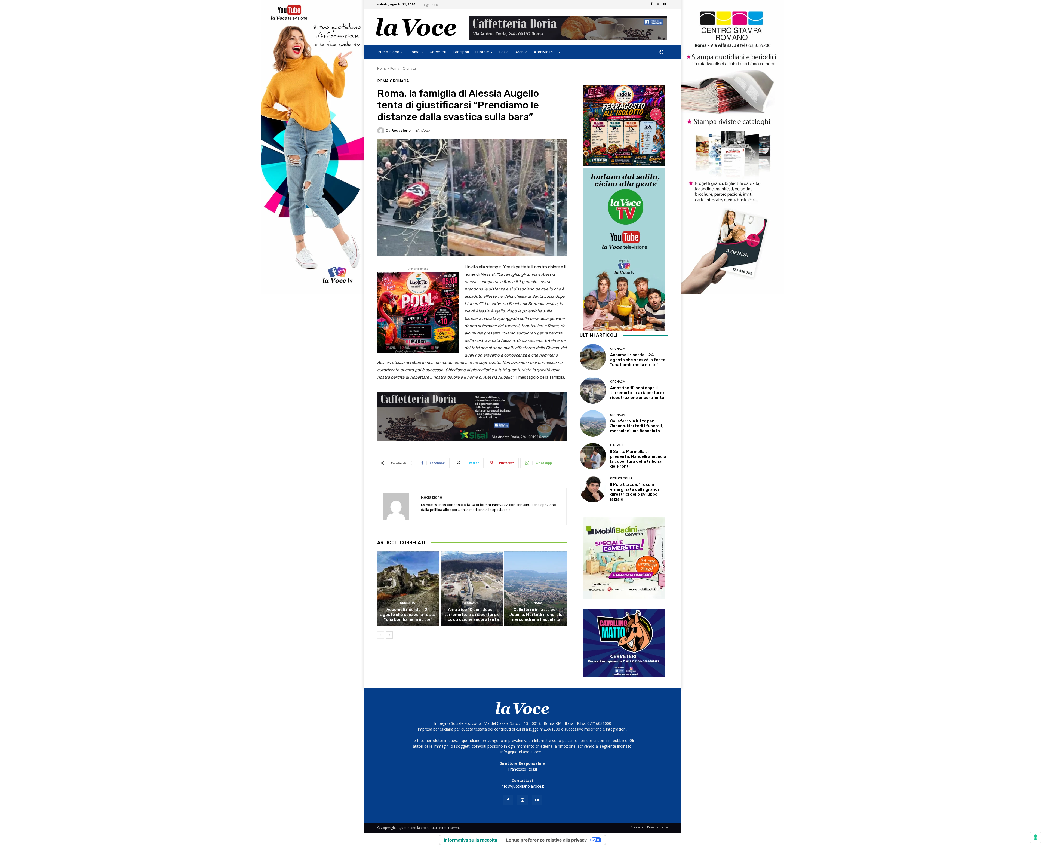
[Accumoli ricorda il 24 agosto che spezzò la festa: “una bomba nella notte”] (408, 588)
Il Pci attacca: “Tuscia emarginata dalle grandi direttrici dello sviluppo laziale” (634, 492)
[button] (661, 52)
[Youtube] (664, 4)
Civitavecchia (621, 478)
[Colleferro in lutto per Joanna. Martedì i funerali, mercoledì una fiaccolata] (535, 588)
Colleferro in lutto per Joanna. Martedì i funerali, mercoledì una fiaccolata (535, 614)
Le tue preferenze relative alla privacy (546, 840)
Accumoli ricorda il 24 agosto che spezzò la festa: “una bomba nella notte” (408, 614)
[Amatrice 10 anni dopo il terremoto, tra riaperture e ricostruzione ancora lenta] (472, 588)
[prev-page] (380, 635)
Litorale (617, 445)
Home (382, 68)
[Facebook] (651, 4)
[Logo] (416, 27)
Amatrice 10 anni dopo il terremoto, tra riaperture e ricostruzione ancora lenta (472, 614)
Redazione (401, 130)
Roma (394, 68)
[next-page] (389, 635)
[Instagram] (658, 4)
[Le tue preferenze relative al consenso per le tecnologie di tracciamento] (1035, 837)
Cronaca (409, 68)
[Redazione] (381, 130)
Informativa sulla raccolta (470, 840)
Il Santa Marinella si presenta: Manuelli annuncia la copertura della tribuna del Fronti (638, 459)
